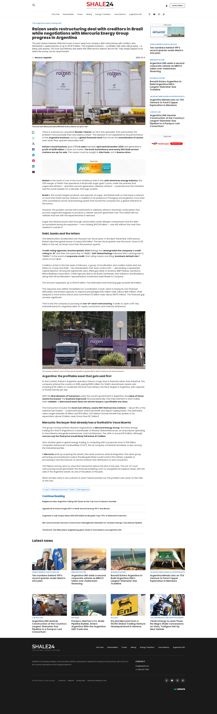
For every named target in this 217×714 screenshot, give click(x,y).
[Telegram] (35, 155)
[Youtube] (154, 14)
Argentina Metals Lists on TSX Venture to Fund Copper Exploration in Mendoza (167, 102)
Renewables (68, 14)
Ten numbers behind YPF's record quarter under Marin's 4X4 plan (166, 50)
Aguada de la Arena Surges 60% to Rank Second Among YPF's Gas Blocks (76, 508)
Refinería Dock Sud (59, 489)
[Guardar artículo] (35, 132)
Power (80, 14)
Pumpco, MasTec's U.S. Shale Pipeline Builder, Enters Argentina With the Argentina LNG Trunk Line (88, 625)
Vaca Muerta (120, 14)
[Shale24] (100, 4)
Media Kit (71, 680)
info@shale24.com (142, 666)
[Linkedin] (35, 166)
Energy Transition (103, 14)
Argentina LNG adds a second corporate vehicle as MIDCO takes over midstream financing (167, 67)
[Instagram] (159, 14)
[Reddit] (35, 161)
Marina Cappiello (43, 57)
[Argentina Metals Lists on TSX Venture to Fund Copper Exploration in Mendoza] (167, 559)
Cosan (46, 489)
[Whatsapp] (35, 138)
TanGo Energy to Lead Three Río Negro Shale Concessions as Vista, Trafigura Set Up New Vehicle (167, 625)
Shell (72, 489)
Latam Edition (177, 5)
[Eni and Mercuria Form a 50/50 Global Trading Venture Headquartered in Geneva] (128, 605)
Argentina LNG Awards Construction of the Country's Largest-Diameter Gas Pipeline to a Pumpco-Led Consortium (167, 121)
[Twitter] (149, 14)
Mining (89, 14)
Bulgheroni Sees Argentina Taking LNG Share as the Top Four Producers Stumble (79, 501)
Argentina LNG (135, 14)
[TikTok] (164, 14)
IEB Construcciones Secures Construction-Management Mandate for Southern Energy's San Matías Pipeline (92, 523)
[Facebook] (35, 149)
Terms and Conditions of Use (96, 680)
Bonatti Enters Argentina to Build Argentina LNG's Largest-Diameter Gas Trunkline (166, 85)
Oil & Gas (56, 14)
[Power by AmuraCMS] (179, 689)
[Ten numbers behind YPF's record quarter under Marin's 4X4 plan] (49, 559)
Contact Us (62, 680)
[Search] (33, 5)
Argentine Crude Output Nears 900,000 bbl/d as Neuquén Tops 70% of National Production (84, 516)
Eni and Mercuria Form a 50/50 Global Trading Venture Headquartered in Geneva (128, 624)
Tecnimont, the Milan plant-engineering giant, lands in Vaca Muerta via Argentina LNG (81, 530)
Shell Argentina (83, 489)
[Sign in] (167, 6)
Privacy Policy (80, 680)
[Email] (35, 172)
